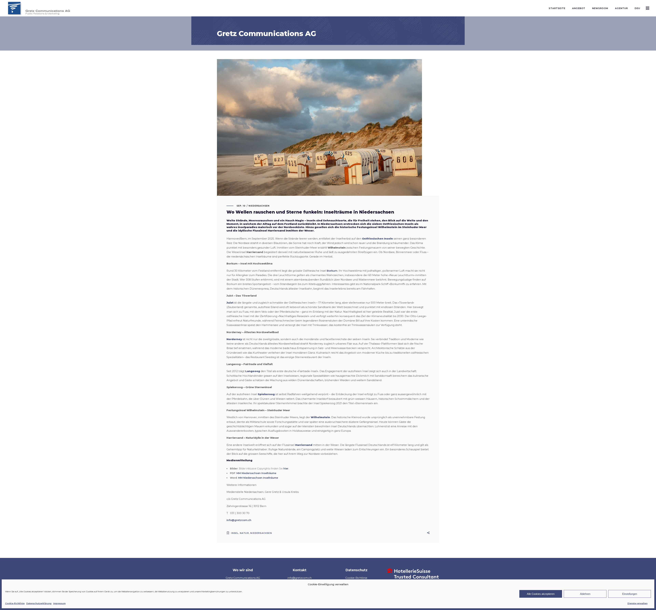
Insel (234, 533)
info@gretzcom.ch (239, 520)
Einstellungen (629, 593)
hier (285, 468)
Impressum (59, 603)
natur (244, 533)
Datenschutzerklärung (38, 603)
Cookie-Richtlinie (15, 603)
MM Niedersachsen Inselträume (256, 473)
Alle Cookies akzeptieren (541, 593)
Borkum (332, 270)
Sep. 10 (241, 205)
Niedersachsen (259, 205)
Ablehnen (585, 593)
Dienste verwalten (637, 603)
